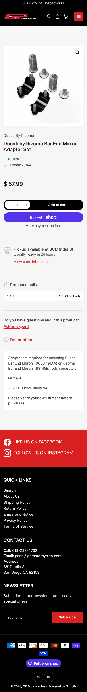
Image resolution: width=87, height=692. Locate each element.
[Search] (49, 16)
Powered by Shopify (62, 686)
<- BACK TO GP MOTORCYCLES (43, 3)
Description (21, 339)
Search (10, 490)
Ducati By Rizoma (19, 135)
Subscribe (67, 617)
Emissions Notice (18, 514)
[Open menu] (78, 16)
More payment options (43, 226)
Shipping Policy (17, 502)
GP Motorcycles (34, 686)
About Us (12, 496)
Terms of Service (18, 526)
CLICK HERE (23, 441)
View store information (32, 262)
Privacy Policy (15, 520)
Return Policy (15, 508)
